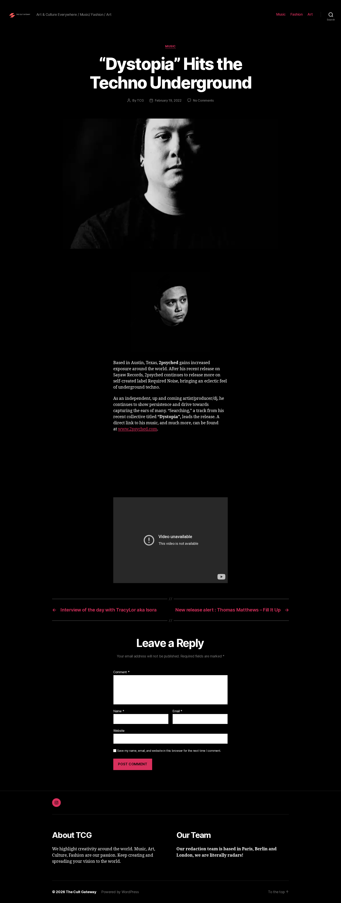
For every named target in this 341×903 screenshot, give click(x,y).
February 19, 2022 (168, 100)
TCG (140, 100)
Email (177, 711)
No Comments (203, 100)
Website (119, 731)
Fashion (296, 14)
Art (310, 14)
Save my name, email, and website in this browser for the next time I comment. (169, 750)
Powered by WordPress (120, 892)
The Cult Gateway (81, 892)
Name (118, 711)
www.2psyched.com (137, 429)
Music (281, 14)
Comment (121, 672)
